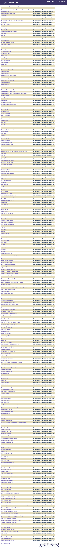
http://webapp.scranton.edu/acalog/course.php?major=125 (43, 235)
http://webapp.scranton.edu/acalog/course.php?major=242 (43, 446)
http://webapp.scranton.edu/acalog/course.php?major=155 (43, 289)
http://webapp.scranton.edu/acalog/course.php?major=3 (43, 13)
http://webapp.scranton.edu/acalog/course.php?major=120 (43, 226)
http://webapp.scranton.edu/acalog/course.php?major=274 (43, 504)
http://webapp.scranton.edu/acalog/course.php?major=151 (43, 282)
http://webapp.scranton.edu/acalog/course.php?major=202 (43, 375)
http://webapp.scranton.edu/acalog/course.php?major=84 (43, 160)
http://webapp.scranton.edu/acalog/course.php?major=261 (43, 480)
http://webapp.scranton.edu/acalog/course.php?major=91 (43, 173)
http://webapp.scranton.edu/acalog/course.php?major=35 (43, 71)
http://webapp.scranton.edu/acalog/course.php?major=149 (43, 278)
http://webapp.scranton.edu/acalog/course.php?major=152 (43, 284)
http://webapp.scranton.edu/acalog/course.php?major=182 (43, 338)
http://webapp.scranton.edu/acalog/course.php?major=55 (43, 108)
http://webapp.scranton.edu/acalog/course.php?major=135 (43, 253)
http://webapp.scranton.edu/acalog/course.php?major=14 (43, 33)
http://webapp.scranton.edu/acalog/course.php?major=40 (43, 80)
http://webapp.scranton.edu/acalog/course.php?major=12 (43, 29)
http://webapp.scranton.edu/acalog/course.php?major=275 (43, 505)
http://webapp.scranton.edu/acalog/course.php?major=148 (43, 277)
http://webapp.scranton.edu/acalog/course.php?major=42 (43, 84)
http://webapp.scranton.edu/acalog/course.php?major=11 (43, 28)
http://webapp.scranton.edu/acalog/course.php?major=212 (43, 193)
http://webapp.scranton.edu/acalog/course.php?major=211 (43, 391)
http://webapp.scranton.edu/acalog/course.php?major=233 (43, 429)
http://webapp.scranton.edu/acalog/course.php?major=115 (43, 217)
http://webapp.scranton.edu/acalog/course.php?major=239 (43, 440)
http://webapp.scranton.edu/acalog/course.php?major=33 (43, 68)
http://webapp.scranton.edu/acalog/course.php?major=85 (43, 162)
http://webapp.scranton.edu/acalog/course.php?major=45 (43, 89)
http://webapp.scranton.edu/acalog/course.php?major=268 (43, 493)
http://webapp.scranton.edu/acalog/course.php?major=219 (43, 404)
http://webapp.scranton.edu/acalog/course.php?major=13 (43, 31)
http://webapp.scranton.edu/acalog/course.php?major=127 (43, 238)
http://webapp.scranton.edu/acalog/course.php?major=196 (43, 364)
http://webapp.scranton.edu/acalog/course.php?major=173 (43, 322)
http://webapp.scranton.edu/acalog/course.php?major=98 (43, 186)
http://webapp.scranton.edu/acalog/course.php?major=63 (43, 122)
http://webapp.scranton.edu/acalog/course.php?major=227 (43, 418)
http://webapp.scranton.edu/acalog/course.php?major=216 (43, 398)
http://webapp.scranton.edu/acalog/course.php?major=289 (43, 531)
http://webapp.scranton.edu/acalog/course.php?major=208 (43, 386)
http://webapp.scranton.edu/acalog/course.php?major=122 (43, 229)
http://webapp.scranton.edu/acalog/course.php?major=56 (43, 109)
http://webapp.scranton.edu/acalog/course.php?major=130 (43, 244)
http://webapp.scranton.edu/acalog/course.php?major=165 (43, 307)
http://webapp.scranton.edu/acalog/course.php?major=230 (43, 424)
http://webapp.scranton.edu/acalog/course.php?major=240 (43, 442)
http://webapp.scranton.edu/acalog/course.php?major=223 (43, 411)
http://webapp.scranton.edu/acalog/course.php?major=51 (43, 100)
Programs (48, 1)
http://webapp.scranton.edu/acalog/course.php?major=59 (43, 115)
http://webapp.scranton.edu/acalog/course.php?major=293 (43, 538)
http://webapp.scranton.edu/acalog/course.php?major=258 (43, 475)
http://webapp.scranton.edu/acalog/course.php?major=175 (43, 326)
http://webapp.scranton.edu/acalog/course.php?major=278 (43, 511)
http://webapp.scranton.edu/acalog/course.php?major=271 (43, 498)
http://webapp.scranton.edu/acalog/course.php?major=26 (43, 55)
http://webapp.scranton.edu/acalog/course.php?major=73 (43, 140)
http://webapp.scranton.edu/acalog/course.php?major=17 (43, 38)
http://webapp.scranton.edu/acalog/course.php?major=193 (43, 358)
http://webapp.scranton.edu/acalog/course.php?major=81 (43, 155)
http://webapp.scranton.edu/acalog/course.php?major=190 (43, 353)
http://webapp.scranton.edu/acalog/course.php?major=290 (43, 533)
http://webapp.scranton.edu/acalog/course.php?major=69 (43, 133)
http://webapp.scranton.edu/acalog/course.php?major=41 (43, 82)
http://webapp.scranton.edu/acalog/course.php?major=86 (43, 164)
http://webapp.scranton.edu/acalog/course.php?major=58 (43, 113)
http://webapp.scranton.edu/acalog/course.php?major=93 (43, 177)
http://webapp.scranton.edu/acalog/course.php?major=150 (43, 280)
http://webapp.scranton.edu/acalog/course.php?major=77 (43, 147)
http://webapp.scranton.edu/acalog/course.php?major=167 (43, 311)
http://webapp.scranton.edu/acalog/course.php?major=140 (43, 262)
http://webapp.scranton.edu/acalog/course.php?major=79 (43, 151)
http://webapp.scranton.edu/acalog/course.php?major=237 (43, 436)
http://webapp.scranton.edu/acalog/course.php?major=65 (43, 126)
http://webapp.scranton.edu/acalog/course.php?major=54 (43, 106)
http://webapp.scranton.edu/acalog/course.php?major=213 (43, 393)
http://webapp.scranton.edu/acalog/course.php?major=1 (43, 9)
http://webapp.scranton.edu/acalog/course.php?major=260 (43, 478)
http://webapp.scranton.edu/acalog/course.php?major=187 (43, 347)
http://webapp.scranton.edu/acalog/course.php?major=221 (43, 407)
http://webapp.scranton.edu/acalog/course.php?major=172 (43, 320)
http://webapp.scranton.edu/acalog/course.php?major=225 (43, 415)
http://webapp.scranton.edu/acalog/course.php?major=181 (43, 336)
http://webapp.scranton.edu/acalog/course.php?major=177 (43, 329)
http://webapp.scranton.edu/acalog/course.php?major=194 (43, 360)
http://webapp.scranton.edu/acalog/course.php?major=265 (43, 487)
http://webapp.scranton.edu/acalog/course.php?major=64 (43, 124)
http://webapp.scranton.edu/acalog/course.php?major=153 (43, 286)
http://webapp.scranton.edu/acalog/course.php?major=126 (43, 237)
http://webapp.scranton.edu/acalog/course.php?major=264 (43, 486)
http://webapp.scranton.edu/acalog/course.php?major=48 (43, 95)
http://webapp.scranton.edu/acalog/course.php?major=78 (43, 149)
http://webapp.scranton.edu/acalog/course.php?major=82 (43, 157)
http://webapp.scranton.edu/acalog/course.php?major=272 (43, 500)
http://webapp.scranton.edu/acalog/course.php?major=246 (43, 453)
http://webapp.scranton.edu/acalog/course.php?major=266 (43, 489)
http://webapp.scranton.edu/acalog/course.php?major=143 (43, 267)
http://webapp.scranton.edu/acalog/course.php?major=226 (43, 416)
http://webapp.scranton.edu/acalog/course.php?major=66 (43, 128)
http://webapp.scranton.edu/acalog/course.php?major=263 (43, 484)
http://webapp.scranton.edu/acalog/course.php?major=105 (43, 198)
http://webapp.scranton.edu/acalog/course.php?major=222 (43, 409)
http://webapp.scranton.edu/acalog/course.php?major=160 (43, 298)
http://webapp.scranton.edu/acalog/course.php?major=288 (43, 529)
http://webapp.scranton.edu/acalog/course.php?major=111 (43, 209)
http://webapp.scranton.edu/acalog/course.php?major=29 (43, 60)
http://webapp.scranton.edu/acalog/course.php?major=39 (43, 78)
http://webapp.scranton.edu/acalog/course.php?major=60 (43, 117)
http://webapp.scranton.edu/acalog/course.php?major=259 (43, 476)
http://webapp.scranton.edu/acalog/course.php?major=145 (43, 271)
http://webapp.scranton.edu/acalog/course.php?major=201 (43, 373)
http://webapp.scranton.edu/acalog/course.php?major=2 (43, 11)
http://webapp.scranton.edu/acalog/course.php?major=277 (43, 509)
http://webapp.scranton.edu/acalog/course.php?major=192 (43, 356)
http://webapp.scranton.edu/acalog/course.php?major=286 (43, 525)
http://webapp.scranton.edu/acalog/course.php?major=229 (43, 422)
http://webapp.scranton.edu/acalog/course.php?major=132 (43, 247)
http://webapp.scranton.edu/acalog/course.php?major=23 (43, 49)
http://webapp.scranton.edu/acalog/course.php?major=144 (43, 269)
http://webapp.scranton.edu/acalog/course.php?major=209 (43, 387)
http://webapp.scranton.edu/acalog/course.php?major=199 (43, 369)
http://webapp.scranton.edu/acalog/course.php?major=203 (43, 376)
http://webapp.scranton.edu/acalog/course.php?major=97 (43, 184)
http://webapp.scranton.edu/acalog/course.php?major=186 (43, 346)
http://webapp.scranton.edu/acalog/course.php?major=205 (43, 380)
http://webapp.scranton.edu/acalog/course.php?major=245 (43, 451)
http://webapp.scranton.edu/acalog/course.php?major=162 (43, 302)
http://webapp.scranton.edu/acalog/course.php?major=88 (43, 167)
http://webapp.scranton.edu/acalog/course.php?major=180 (43, 335)
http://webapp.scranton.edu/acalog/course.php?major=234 (43, 431)
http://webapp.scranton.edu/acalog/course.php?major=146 (43, 273)
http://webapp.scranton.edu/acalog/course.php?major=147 (43, 275)
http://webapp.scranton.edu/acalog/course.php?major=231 (43, 426)
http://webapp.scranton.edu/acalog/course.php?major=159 (43, 297)
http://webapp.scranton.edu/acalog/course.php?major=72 (43, 138)
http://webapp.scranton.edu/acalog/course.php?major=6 (43, 18)
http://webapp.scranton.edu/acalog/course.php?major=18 (43, 40)
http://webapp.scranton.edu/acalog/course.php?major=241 (43, 444)
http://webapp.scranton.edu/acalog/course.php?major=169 (43, 315)
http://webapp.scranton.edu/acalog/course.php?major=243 (43, 447)
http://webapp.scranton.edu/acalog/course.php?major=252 (43, 464)
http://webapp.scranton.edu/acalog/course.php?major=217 (43, 400)
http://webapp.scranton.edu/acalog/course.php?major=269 (43, 495)
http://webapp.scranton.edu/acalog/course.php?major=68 (43, 131)
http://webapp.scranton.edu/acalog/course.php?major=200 (43, 371)
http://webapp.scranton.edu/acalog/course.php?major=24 (43, 51)
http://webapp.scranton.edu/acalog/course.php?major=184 (43, 342)
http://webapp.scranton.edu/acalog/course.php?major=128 (43, 240)
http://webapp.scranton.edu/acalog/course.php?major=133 (43, 249)
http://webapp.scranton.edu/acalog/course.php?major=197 (43, 366)
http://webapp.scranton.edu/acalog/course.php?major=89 (43, 169)
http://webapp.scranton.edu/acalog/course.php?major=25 (43, 53)
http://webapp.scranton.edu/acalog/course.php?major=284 (43, 522)
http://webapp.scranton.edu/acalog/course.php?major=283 (43, 520)
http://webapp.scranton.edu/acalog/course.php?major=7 (43, 20)
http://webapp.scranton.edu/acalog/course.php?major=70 (43, 135)
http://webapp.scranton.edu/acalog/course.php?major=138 (43, 258)
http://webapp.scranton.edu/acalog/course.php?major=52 (43, 102)
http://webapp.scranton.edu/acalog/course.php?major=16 (43, 37)
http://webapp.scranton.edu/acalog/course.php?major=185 (43, 344)
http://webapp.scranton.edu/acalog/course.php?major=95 (43, 180)
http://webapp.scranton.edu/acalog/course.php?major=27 (43, 57)
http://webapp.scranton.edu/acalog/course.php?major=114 (43, 215)
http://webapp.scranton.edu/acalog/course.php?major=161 (43, 300)
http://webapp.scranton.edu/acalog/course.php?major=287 (43, 527)
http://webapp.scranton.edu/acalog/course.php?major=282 (43, 518)
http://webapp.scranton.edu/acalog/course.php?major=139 (43, 260)
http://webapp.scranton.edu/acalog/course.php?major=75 (43, 144)
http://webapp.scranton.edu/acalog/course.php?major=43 (43, 86)
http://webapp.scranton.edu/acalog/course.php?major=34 (43, 69)
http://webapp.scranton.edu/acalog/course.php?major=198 (43, 367)
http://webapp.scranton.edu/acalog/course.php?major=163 (43, 304)
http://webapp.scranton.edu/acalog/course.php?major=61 (43, 118)
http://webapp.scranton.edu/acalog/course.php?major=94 (43, 178)
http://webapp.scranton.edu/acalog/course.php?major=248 (43, 456)
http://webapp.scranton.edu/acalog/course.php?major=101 (43, 191)
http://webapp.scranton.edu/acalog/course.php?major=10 (43, 26)
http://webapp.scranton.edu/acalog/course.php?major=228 (43, 420)
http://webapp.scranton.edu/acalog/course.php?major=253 (43, 466)
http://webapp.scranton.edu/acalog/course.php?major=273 (43, 502)
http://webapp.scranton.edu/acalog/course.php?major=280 (43, 515)
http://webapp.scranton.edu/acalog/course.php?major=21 (43, 46)
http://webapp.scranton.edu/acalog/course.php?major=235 (43, 433)
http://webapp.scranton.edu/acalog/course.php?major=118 (43, 222)
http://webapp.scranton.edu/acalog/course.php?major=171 (43, 318)
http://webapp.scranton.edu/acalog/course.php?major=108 (43, 204)
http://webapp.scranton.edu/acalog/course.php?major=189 (43, 351)
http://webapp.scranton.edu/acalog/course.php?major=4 (43, 15)
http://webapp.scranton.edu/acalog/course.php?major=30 (43, 62)
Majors (53, 1)
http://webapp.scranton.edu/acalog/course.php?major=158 (43, 295)
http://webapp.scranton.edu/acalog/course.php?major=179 (43, 333)
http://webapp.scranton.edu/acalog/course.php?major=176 (43, 327)
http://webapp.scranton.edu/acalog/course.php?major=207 (43, 384)
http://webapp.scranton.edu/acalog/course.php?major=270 (43, 496)
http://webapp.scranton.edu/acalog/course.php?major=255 (43, 469)
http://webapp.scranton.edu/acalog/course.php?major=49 (43, 97)
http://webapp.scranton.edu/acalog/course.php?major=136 (43, 255)
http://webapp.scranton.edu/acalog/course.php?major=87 (43, 166)
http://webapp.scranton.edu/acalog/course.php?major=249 (43, 458)
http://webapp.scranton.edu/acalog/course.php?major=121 (43, 227)
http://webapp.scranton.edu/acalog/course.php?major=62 (43, 120)
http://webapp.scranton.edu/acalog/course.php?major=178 (43, 331)
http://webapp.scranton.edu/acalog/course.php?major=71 (43, 137)
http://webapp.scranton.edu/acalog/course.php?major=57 (43, 111)
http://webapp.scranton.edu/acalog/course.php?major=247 (43, 455)
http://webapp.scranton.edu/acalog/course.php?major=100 (43, 189)
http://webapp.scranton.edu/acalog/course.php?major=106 (43, 200)
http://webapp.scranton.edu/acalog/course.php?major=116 (43, 218)
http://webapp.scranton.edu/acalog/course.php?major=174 (43, 324)
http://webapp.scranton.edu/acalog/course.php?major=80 (43, 153)
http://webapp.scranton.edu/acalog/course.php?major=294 (43, 540)
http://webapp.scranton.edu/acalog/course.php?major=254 (43, 467)
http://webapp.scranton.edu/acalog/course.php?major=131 (43, 246)
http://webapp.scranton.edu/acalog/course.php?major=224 (43, 413)
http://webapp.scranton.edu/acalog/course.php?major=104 (43, 197)
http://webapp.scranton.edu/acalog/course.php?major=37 (43, 75)
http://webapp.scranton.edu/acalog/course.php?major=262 (43, 482)
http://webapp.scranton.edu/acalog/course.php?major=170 (43, 316)
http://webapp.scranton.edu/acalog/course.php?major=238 (43, 438)
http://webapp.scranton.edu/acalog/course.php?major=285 (43, 524)
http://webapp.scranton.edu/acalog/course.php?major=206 (43, 382)
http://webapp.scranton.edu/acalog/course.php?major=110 (43, 207)
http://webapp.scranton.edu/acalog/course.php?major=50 (43, 98)
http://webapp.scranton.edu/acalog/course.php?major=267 (43, 491)
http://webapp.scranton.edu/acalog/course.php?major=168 (43, 313)
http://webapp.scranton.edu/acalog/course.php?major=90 (43, 171)
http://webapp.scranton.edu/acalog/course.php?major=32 (43, 66)
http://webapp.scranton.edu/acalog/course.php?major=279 (43, 513)
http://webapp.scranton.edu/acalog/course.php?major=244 (43, 449)
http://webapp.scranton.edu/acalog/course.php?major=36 (43, 73)
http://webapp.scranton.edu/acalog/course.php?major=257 (43, 473)
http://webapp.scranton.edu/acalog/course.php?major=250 (43, 460)
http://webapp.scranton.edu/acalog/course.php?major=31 (43, 64)
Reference (63, 1)
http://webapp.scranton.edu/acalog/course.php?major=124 (43, 233)
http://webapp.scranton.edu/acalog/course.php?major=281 (43, 516)
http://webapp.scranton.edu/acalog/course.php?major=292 (43, 536)
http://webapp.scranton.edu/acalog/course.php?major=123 (43, 231)
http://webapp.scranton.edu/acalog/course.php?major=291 (43, 535)
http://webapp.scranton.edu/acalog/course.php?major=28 (43, 58)
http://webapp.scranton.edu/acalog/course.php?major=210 (43, 389)
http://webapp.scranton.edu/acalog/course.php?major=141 (43, 264)
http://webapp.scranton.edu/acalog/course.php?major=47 (43, 93)
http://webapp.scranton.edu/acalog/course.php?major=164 (43, 306)
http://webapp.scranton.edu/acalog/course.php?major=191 (43, 355)
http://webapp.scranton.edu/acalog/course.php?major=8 (43, 22)
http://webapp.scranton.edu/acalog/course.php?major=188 (43, 349)
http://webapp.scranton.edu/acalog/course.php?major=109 (43, 206)
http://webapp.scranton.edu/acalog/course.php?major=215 (43, 396)
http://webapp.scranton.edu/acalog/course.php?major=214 (43, 395)
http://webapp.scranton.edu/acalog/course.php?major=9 (43, 24)
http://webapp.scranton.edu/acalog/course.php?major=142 (43, 266)
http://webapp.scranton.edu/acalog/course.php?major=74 (43, 142)
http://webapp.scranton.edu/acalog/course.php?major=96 (43, 182)
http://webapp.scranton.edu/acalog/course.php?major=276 (43, 507)
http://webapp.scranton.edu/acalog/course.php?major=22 (43, 48)
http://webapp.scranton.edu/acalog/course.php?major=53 (43, 104)
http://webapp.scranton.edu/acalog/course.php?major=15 (43, 35)
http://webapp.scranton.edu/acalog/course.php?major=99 (43, 187)
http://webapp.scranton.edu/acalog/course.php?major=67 (43, 129)
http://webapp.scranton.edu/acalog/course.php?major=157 (43, 293)
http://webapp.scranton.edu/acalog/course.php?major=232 (43, 427)
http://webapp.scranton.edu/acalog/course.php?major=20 (43, 44)
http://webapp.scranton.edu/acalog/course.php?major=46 (43, 91)
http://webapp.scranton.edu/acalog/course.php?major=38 (43, 77)
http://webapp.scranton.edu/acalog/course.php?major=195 (43, 362)
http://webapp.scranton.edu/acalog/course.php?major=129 (43, 242)
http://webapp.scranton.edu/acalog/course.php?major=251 (43, 462)
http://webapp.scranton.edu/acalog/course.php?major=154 (43, 287)
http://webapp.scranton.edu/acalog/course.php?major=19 (43, 42)
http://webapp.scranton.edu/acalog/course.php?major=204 (43, 378)
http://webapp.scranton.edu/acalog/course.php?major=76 (43, 146)
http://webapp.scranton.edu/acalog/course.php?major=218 (43, 402)
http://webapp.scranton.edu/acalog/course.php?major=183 (43, 340)
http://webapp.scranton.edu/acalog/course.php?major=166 (43, 309)
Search (58, 1)
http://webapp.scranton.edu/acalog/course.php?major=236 (43, 435)
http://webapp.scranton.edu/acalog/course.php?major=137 (43, 257)
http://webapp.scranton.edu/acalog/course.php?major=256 (43, 471)
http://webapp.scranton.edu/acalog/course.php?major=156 (43, 291)
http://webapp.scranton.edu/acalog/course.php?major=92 (43, 175)
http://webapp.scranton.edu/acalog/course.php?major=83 (43, 158)
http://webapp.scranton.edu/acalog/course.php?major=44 (43, 88)
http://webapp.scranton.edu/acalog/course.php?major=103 (43, 195)
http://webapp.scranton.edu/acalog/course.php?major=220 (43, 406)
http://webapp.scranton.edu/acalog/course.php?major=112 (43, 211)
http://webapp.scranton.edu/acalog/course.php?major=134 (43, 251)
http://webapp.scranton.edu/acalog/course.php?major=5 (43, 17)
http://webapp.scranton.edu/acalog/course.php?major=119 (43, 224)
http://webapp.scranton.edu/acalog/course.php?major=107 (43, 202)
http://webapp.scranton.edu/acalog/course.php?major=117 (43, 220)
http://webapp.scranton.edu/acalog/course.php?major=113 (43, 213)
